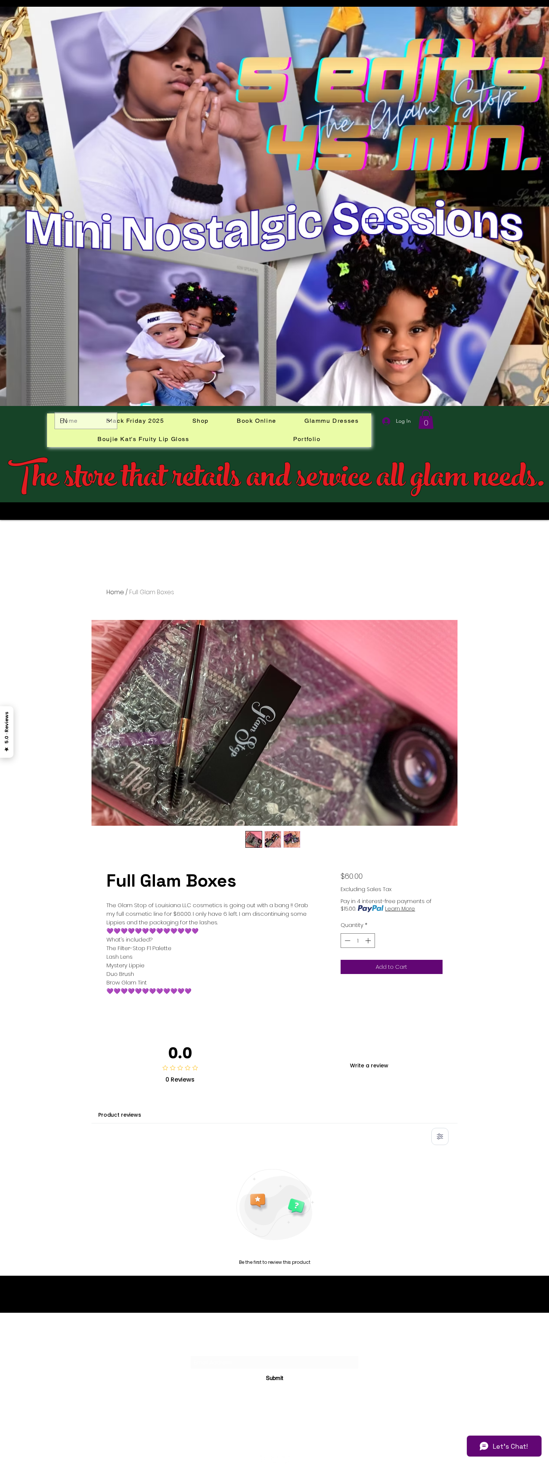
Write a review (369, 1065)
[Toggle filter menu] (440, 1136)
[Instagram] (274, 1459)
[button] (426, 419)
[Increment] (369, 940)
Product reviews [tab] (119, 1115)
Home (115, 592)
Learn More (400, 908)
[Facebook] (263, 1459)
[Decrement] (347, 940)
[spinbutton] (357, 940)
